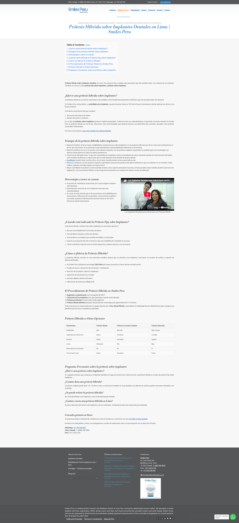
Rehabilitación (135, 10)
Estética (144, 10)
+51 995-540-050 (119, 2)
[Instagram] (168, 518)
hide (87, 45)
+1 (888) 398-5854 (84, 2)
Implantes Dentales (75, 458)
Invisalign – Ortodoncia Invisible (80, 469)
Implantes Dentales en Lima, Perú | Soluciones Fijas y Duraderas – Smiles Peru (101, 23)
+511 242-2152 (100, 2)
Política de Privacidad (74, 519)
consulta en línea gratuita (138, 419)
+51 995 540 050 (79, 428)
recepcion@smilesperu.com (153, 475)
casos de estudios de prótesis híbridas (96, 131)
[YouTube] (170, 518)
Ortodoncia (151, 10)
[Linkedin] (165, 518)
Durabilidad (71, 160)
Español (155, 2)
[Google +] (162, 518)
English (150, 2)
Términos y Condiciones (93, 519)
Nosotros (160, 10)
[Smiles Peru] (78, 10)
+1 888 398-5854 (159, 466)
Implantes (112, 10)
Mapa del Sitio (109, 519)
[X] (157, 518)
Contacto (167, 10)
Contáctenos (166, 2)
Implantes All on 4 (123, 10)
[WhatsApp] (173, 518)
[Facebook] (160, 518)
